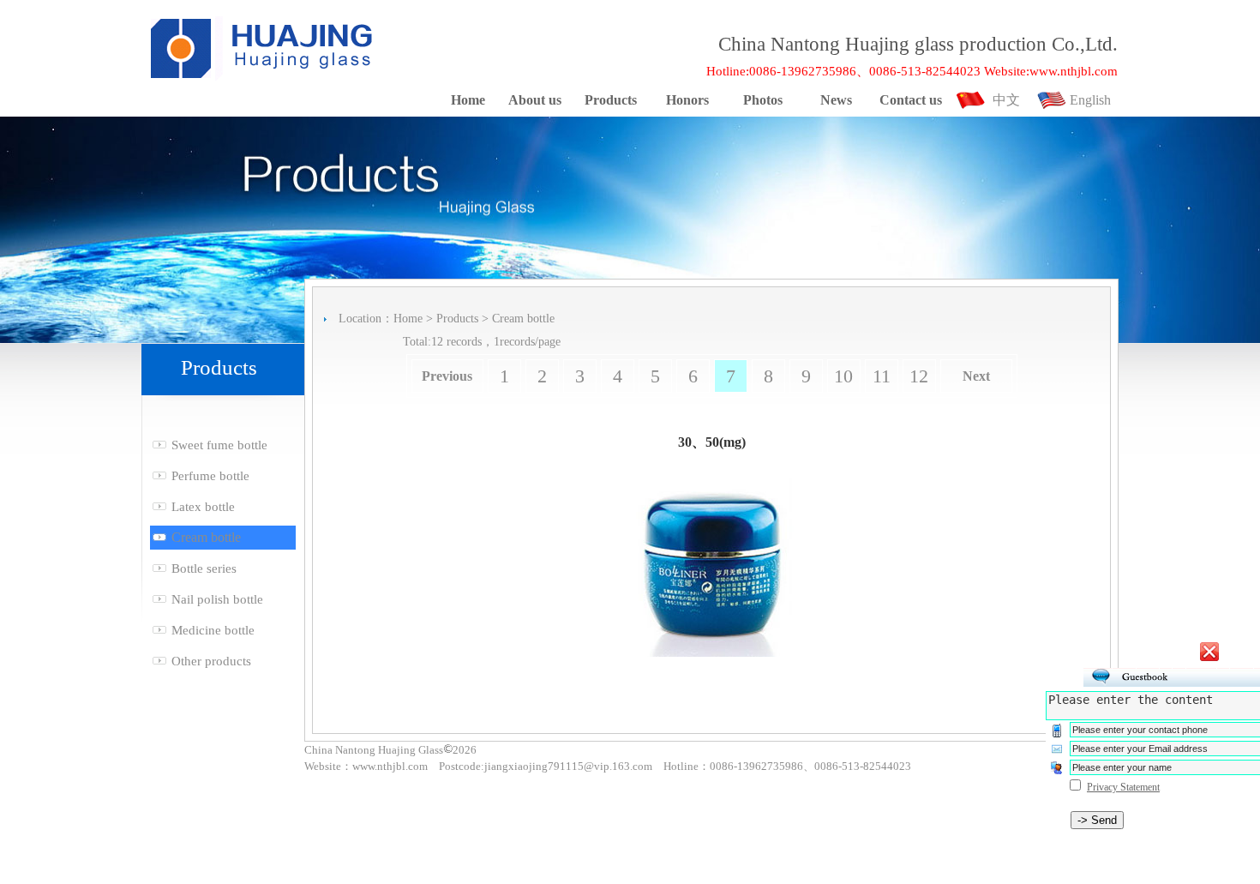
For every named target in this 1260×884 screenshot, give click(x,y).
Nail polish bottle (217, 599)
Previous (447, 376)
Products (611, 100)
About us (534, 100)
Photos (763, 100)
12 (918, 376)
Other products (211, 661)
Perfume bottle (210, 476)
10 (843, 376)
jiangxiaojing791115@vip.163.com (568, 766)
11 (882, 376)
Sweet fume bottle (219, 445)
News (836, 100)
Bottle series (204, 568)
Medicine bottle (213, 630)
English (1090, 100)
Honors (687, 100)
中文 (1006, 100)
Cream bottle (206, 537)
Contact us (910, 100)
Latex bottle (203, 507)
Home (468, 100)
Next (976, 376)
